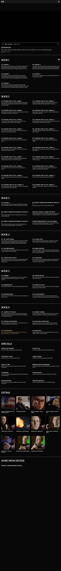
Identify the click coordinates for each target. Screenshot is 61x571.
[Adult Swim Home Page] (4, 1)
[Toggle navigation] (58, 1)
